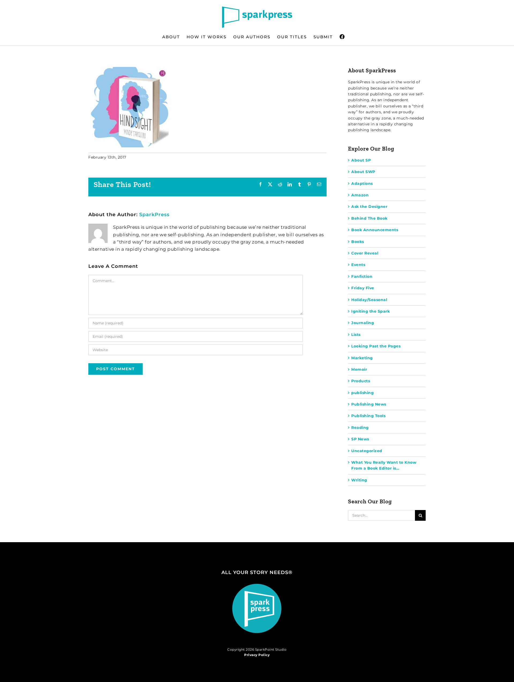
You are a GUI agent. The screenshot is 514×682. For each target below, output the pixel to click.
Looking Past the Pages (375, 346)
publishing (362, 392)
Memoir (359, 369)
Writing (359, 480)
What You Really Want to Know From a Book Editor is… (383, 465)
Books (357, 241)
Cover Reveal (364, 253)
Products (360, 381)
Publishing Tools (368, 415)
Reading (360, 427)
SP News (360, 439)
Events (358, 264)
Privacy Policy (257, 655)
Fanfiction (361, 276)
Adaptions (362, 183)
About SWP (363, 171)
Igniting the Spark (370, 311)
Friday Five (362, 288)
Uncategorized (366, 450)
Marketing (362, 357)
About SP (361, 160)
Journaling (362, 322)
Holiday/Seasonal (369, 299)
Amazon (360, 195)
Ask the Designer (369, 206)
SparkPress (154, 215)
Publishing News (368, 404)
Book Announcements (374, 229)
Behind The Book (369, 218)
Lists (356, 334)
